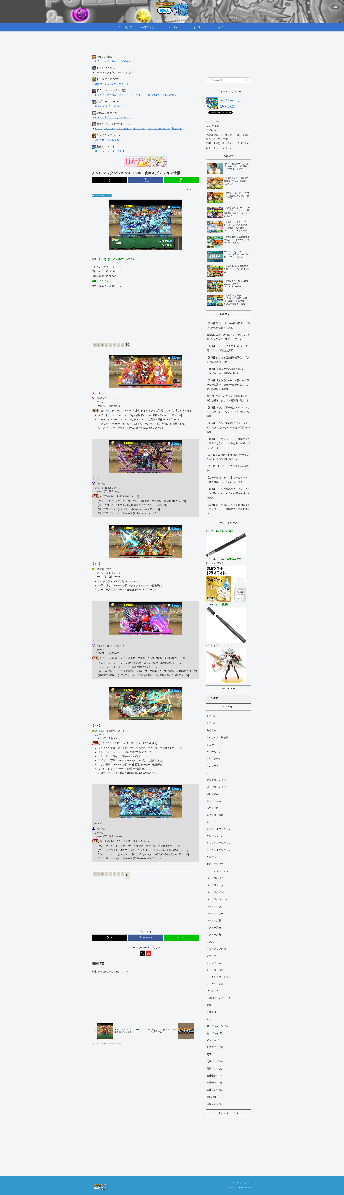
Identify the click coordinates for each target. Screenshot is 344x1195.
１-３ (96, 345)
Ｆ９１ (98, 61)
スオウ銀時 (110, 95)
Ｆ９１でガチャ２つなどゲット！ (113, 117)
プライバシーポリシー (241, 1183)
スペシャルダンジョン (103, 195)
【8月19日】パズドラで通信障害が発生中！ (228, 468)
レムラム (109, 128)
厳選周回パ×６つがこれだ (109, 106)
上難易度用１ (153, 95)
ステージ (99, 151)
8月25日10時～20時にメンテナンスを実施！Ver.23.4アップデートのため (228, 336)
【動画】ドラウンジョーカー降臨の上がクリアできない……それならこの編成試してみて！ (228, 443)
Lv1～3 (110, 151)
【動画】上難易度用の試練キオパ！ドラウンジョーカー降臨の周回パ (228, 371)
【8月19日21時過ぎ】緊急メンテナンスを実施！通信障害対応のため (228, 456)
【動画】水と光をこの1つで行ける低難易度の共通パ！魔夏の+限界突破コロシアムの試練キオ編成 (228, 384)
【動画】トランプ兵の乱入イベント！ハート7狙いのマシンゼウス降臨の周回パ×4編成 (228, 493)
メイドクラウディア (159, 128)
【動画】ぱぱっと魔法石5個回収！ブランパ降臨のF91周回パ (228, 359)
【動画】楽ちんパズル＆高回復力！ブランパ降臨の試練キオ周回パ (228, 325)
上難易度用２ (169, 95)
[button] (248, 80)
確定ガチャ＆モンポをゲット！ (112, 83)
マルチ (139, 95)
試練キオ (126, 61)
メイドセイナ (111, 61)
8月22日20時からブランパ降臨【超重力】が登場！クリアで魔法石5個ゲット (228, 398)
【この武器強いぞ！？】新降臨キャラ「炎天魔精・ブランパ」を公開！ (227, 479)
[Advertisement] (145, 46)
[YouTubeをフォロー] (148, 953)
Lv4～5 (121, 151)
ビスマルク (139, 128)
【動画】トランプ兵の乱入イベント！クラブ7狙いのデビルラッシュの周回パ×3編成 (228, 412)
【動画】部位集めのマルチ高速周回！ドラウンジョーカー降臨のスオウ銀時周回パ (228, 509)
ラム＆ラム (113, 140)
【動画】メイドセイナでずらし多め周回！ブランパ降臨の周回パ (227, 348)
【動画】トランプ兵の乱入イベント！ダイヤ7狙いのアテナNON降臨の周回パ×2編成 (228, 427)
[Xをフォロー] (142, 953)
